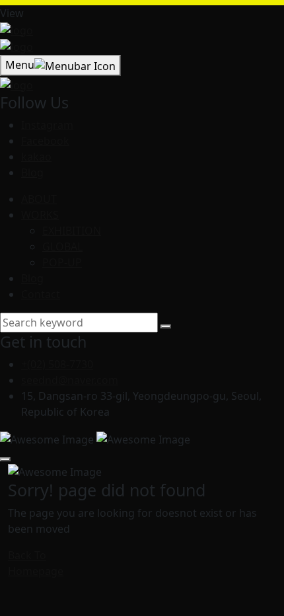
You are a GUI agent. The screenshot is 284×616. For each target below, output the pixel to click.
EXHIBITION (71, 230)
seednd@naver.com (69, 380)
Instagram (47, 125)
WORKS (40, 215)
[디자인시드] (16, 29)
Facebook (45, 141)
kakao (36, 156)
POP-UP (62, 262)
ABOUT (39, 199)
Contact (40, 294)
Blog (32, 172)
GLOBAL (62, 246)
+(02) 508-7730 (57, 364)
